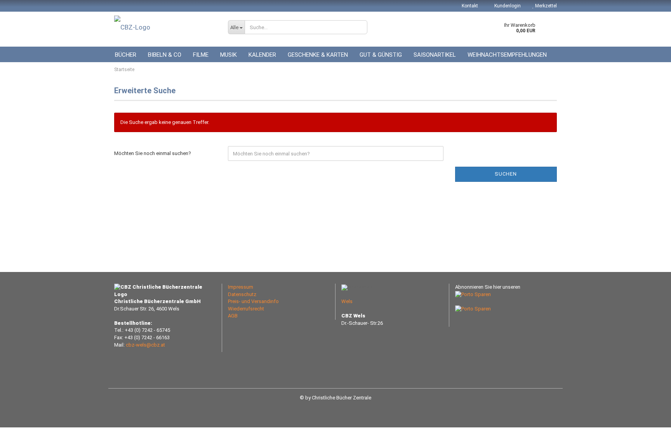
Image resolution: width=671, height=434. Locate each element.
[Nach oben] (649, 422)
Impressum (240, 287)
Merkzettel (545, 6)
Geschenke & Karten (318, 54)
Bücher (125, 54)
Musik (228, 54)
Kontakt (470, 6)
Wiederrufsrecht (246, 309)
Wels (347, 301)
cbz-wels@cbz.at (145, 345)
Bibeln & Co (164, 54)
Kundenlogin (507, 6)
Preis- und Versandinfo (253, 301)
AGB (233, 316)
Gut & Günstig (381, 54)
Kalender (262, 54)
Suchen (506, 174)
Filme (201, 54)
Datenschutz (242, 294)
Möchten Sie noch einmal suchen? (152, 153)
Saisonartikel (435, 54)
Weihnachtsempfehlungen (507, 54)
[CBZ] (165, 27)
